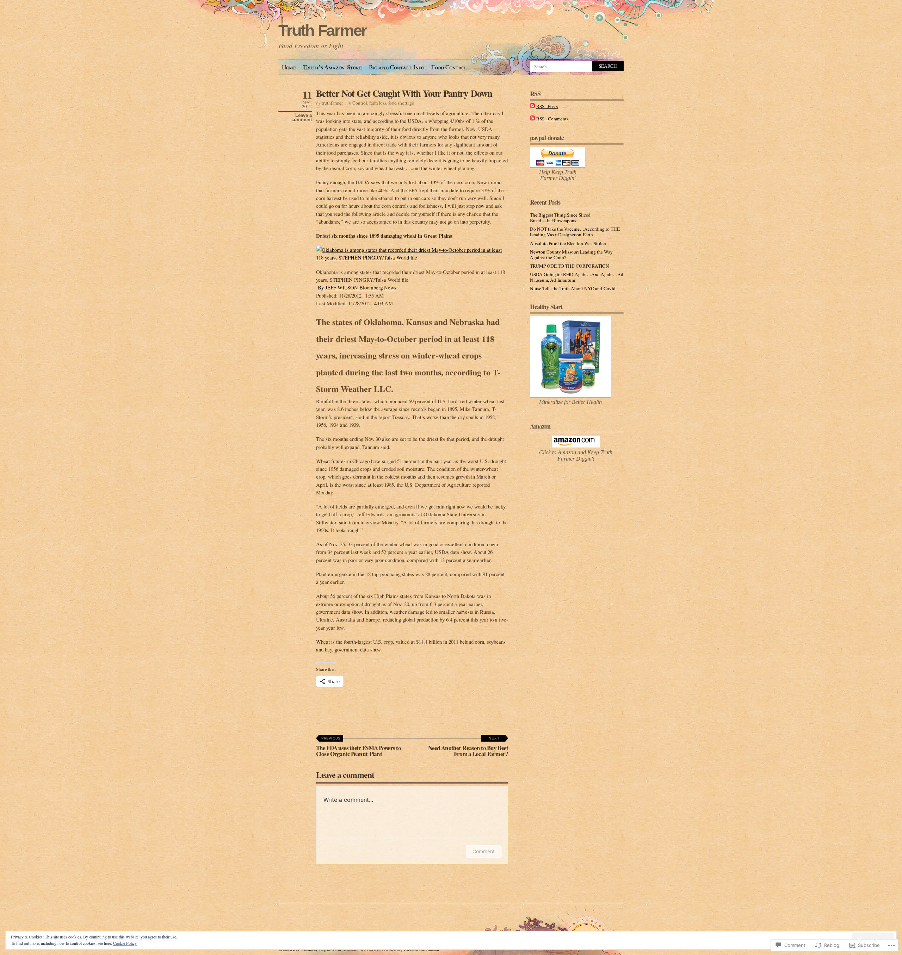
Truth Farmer (322, 30)
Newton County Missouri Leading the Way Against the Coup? (571, 255)
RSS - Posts (547, 106)
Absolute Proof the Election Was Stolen (568, 243)
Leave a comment (301, 118)
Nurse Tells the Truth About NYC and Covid (573, 288)
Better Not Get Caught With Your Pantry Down (404, 93)
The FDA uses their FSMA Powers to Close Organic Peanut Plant (358, 747)
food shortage (401, 103)
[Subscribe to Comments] (532, 119)
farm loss (377, 103)
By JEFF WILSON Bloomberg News (357, 287)
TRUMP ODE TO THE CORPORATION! (570, 266)
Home (289, 67)
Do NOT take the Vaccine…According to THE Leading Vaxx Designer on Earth (575, 232)
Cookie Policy (125, 943)
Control (359, 103)
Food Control (449, 67)
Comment (483, 851)
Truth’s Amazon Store (332, 67)
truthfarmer (332, 103)
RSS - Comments (552, 119)
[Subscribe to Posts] (532, 106)
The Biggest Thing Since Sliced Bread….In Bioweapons (560, 218)
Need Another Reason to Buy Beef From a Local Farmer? (468, 747)
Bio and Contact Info (396, 67)
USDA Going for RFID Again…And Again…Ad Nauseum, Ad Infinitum (576, 277)
